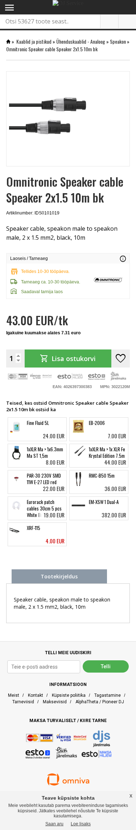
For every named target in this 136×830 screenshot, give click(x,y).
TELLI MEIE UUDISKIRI (68, 652)
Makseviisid (55, 701)
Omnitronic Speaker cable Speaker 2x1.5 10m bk (52, 49)
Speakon (118, 41)
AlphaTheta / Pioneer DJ (99, 701)
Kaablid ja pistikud (33, 41)
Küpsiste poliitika (69, 695)
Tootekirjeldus (59, 576)
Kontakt (35, 695)
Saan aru (54, 823)
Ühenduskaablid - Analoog (80, 41)
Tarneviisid (23, 701)
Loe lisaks (81, 823)
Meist (13, 695)
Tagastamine (107, 695)
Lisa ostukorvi (68, 358)
